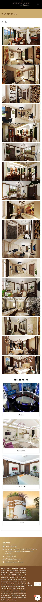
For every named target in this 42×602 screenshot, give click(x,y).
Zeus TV (21, 415)
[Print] (6, 22)
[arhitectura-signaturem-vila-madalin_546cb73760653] (21, 287)
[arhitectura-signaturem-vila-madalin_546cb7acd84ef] (21, 55)
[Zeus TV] (21, 397)
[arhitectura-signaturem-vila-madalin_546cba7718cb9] (21, 326)
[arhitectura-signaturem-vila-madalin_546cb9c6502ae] (21, 113)
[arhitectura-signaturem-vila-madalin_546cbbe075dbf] (21, 365)
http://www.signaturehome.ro (14, 562)
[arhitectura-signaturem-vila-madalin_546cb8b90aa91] (21, 94)
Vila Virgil (21, 451)
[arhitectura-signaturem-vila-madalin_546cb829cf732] (21, 210)
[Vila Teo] (21, 506)
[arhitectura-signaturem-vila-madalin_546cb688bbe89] (21, 171)
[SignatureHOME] (21, 4)
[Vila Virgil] (21, 433)
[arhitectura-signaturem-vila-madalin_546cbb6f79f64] (21, 345)
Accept (37, 584)
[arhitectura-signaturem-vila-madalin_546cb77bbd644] (21, 152)
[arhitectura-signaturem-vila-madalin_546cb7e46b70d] (21, 74)
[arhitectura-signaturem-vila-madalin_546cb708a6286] (21, 190)
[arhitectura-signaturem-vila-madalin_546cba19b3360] (21, 306)
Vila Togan (21, 487)
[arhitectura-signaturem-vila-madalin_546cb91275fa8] (21, 248)
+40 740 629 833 (10, 556)
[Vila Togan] (21, 470)
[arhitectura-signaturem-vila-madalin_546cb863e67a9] (21, 229)
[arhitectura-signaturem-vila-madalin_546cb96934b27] (21, 268)
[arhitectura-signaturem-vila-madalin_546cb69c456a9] (21, 132)
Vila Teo (21, 523)
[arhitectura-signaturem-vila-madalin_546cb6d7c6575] (21, 36)
